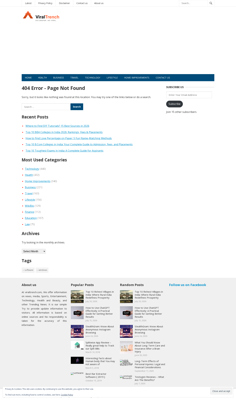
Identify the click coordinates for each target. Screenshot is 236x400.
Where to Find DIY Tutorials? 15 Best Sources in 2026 (57, 126)
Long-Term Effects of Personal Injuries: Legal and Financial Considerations (150, 364)
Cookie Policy (67, 394)
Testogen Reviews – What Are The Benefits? (149, 378)
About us (99, 3)
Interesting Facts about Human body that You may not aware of (100, 361)
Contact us (82, 3)
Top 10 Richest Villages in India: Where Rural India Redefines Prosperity (100, 294)
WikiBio (29, 206)
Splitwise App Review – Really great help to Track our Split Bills (100, 345)
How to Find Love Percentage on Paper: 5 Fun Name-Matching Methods (69, 138)
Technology (92, 77)
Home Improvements (136, 77)
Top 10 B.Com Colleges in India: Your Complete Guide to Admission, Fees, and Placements (79, 144)
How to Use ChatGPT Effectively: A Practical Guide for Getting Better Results (99, 312)
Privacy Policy (45, 3)
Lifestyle (112, 77)
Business (58, 77)
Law (27, 224)
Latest (28, 3)
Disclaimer (64, 3)
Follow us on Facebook (187, 285)
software (29, 269)
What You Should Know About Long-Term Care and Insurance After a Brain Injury (150, 347)
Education (31, 218)
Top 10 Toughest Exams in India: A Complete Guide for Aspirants (64, 150)
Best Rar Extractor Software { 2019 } (96, 375)
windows (43, 269)
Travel (74, 77)
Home (28, 77)
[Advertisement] (118, 50)
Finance (29, 212)
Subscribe (174, 104)
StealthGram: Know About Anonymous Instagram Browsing (100, 329)
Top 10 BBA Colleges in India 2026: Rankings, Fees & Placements (64, 132)
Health (42, 77)
